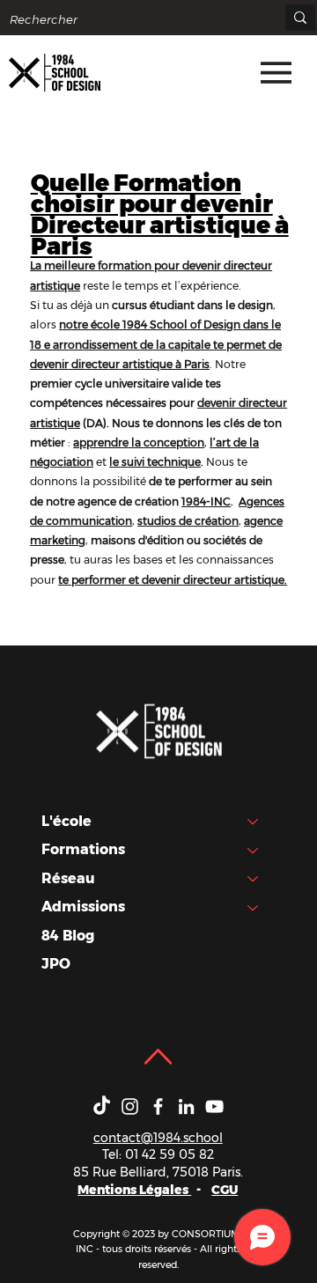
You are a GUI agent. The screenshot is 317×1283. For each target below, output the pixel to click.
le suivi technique (155, 461)
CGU (224, 1190)
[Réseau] (254, 879)
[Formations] (254, 850)
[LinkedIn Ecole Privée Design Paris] (186, 1106)
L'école (66, 821)
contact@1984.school (158, 1138)
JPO (55, 963)
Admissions (83, 906)
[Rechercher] (300, 17)
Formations (83, 849)
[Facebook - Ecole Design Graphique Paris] (158, 1106)
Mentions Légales (134, 1190)
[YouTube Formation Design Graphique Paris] (214, 1106)
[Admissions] (254, 907)
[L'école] (254, 821)
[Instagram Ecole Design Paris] (130, 1106)
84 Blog (67, 935)
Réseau (68, 878)
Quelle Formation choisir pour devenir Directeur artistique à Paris (160, 214)
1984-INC (206, 501)
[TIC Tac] (102, 1106)
